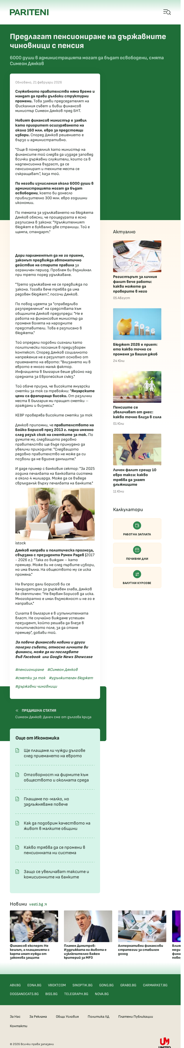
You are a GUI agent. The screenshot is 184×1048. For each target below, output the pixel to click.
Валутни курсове (137, 583)
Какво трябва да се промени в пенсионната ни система (54, 850)
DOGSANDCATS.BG (24, 994)
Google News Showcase (71, 656)
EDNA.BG (34, 985)
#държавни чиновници (36, 686)
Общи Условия (67, 1017)
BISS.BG (51, 994)
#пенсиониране (29, 669)
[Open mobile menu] (167, 12)
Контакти (18, 1026)
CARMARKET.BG (155, 985)
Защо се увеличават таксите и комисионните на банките (56, 874)
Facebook (31, 656)
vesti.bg (36, 904)
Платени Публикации (135, 1017)
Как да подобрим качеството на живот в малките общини (57, 825)
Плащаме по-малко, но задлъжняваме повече (46, 801)
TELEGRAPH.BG (76, 994)
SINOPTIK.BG (82, 985)
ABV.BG (15, 985)
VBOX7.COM (57, 985)
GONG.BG (106, 985)
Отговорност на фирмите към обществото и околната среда (56, 777)
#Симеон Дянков (62, 669)
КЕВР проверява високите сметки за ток (53, 415)
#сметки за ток (30, 678)
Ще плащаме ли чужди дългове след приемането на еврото (54, 753)
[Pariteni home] (29, 12)
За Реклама (38, 1017)
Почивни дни (137, 559)
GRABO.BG (128, 985)
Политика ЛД (98, 1017)
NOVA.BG (102, 994)
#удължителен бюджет (71, 678)
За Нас (15, 1017)
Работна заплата (137, 534)
